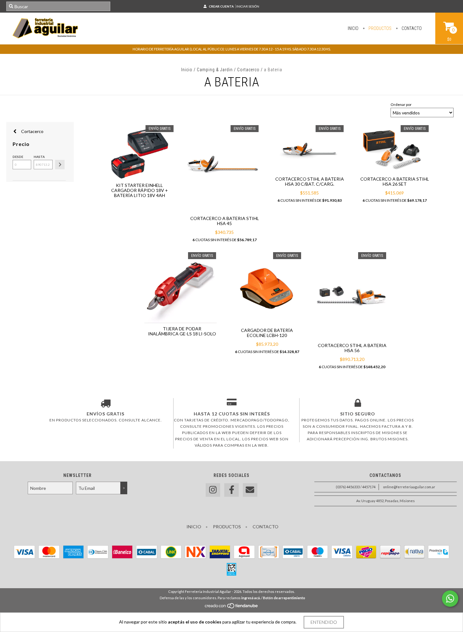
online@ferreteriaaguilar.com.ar (409, 487)
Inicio (353, 28)
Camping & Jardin (215, 69)
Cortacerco (248, 69)
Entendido (324, 622)
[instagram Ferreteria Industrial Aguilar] (213, 490)
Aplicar (60, 164)
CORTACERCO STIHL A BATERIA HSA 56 (352, 348)
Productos (380, 28)
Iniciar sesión (247, 6)
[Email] (250, 490)
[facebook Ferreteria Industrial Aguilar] (231, 490)
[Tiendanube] (231, 608)
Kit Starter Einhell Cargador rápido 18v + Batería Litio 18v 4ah (139, 190)
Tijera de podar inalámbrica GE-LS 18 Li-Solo (182, 331)
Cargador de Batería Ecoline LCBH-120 (267, 333)
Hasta (39, 157)
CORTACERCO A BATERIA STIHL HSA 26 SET (394, 181)
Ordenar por (401, 104)
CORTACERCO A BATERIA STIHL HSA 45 (224, 221)
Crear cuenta (221, 6)
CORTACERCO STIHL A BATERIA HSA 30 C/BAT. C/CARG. (309, 181)
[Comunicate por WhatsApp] (450, 598)
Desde (18, 157)
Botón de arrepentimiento (284, 598)
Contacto (411, 28)
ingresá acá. (250, 598)
